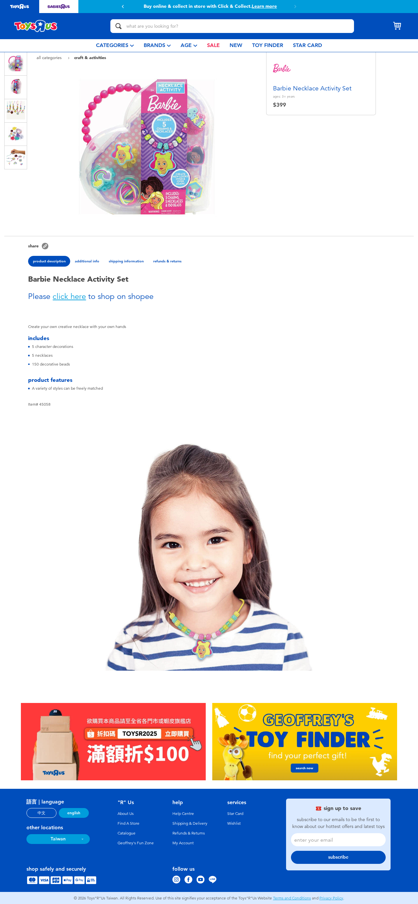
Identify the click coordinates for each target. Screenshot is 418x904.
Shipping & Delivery (189, 823)
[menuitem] (115, 45)
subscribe (338, 857)
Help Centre (183, 813)
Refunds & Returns (188, 833)
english (73, 813)
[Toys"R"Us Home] (36, 26)
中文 (41, 813)
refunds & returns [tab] (167, 261)
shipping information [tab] (126, 261)
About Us (126, 813)
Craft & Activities (90, 57)
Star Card (235, 813)
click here (69, 296)
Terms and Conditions (292, 898)
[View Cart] (397, 26)
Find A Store (128, 823)
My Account (183, 843)
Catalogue (127, 833)
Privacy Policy (331, 898)
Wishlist (234, 823)
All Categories (50, 57)
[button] (122, 6)
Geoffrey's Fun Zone (136, 843)
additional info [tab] (87, 261)
